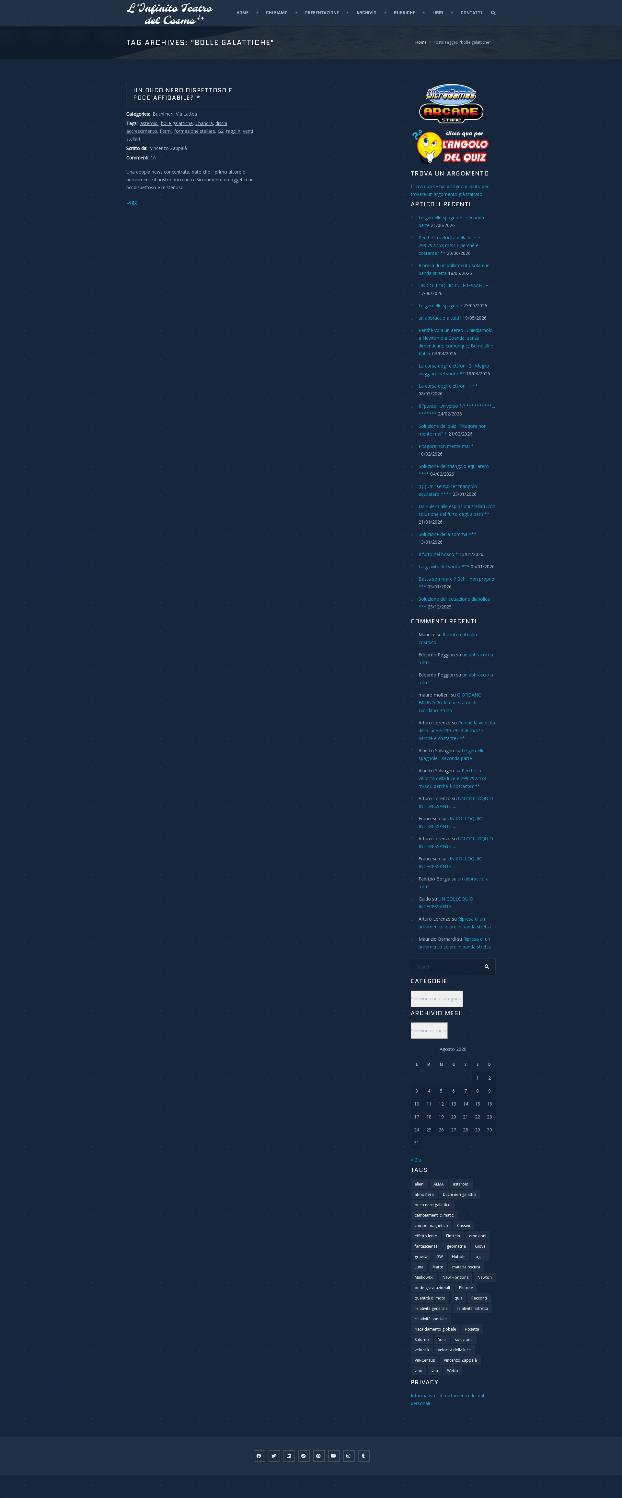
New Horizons (455, 1277)
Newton (485, 1277)
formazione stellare (194, 131)
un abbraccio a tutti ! (440, 318)
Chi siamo (277, 13)
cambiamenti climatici (435, 1215)
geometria (456, 1246)
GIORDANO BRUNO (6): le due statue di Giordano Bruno (450, 702)
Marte (437, 1267)
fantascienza (426, 1246)
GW (439, 1256)
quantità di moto (430, 1298)
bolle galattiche (177, 123)
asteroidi (149, 123)
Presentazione (322, 13)
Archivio (366, 13)
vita (435, 1370)
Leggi (132, 202)
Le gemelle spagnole (440, 305)
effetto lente (426, 1236)
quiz (458, 1298)
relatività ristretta (472, 1308)
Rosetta (472, 1329)
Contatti (471, 13)
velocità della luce (454, 1350)
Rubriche (404, 13)
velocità (422, 1350)
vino (418, 1370)
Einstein (453, 1236)
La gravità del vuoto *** (444, 566)
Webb (452, 1370)
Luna (419, 1267)
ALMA (438, 1184)
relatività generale (431, 1308)
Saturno (422, 1339)
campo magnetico (431, 1225)
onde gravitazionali (432, 1287)
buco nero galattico (433, 1205)
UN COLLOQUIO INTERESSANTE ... (455, 285)
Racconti (479, 1298)
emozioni (477, 1236)
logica (480, 1256)
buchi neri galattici (459, 1194)
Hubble (459, 1256)
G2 (221, 131)
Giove (480, 1246)
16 (153, 157)
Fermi (166, 131)
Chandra (204, 123)
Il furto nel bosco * (438, 554)
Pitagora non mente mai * (446, 446)
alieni (419, 1184)
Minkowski (424, 1277)
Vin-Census (425, 1360)
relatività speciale (431, 1319)
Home (242, 13)
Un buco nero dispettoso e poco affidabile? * (183, 94)
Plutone (466, 1287)
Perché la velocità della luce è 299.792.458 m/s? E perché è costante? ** (449, 245)
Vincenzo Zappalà (460, 1360)
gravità (421, 1256)
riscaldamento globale (435, 1329)
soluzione (464, 1339)
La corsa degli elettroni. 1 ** (448, 386)
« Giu (416, 1160)
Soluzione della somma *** (448, 534)
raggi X (233, 131)
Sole (442, 1339)
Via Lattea (186, 114)
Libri (437, 13)
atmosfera (424, 1194)
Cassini (463, 1225)
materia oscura (466, 1267)
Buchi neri (163, 114)
